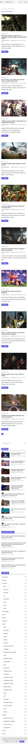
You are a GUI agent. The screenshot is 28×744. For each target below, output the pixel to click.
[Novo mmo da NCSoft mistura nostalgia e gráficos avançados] (14, 235)
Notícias (14, 715)
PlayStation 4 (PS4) (15, 680)
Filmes (14, 617)
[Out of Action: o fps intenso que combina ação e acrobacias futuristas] (14, 66)
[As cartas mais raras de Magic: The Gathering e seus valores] (5, 503)
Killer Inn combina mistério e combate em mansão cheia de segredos (13, 333)
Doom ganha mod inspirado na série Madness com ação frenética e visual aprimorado (12, 494)
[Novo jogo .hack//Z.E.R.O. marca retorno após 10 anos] (5, 455)
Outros (14, 730)
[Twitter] (20, 2)
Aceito (21, 741)
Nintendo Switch (15, 671)
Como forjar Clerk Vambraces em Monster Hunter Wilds (18, 478)
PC (15, 595)
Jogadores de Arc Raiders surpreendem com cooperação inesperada (13, 121)
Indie (15, 655)
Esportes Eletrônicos (15, 646)
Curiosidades (14, 611)
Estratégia (15, 649)
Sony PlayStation (15, 705)
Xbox (15, 608)
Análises (14, 580)
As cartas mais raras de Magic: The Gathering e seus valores (18, 501)
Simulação (15, 699)
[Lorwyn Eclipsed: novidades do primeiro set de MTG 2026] (5, 463)
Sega (15, 602)
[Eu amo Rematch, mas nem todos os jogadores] (14, 278)
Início (2, 8)
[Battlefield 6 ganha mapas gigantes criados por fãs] (14, 150)
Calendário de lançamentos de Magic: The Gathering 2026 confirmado (13, 525)
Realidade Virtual (15, 690)
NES (15, 664)
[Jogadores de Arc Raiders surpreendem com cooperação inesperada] (14, 108)
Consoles (14, 583)
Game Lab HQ (6, 40)
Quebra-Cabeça (15, 686)
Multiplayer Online (15, 658)
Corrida (15, 639)
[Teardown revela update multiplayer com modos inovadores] (14, 402)
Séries (14, 733)
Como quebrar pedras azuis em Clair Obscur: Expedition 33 (18, 470)
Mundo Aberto (15, 661)
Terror (15, 708)
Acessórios (14, 577)
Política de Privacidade (13, 741)
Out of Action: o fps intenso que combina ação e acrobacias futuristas (12, 80)
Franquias (14, 621)
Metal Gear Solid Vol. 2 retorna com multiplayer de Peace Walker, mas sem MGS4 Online (13, 37)
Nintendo (15, 592)
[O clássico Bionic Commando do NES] (5, 511)
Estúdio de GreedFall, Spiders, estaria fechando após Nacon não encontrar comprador (13, 565)
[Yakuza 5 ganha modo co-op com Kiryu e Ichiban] (14, 361)
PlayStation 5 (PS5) (15, 683)
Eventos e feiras (15, 724)
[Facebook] (19, 2)
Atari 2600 (15, 630)
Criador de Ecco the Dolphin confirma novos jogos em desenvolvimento (17, 487)
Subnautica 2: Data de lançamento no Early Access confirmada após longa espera (12, 559)
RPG (15, 696)
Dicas (14, 614)
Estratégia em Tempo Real (15, 652)
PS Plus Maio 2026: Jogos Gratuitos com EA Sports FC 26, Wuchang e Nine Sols (13, 552)
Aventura (15, 633)
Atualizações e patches (15, 721)
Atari (15, 586)
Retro (15, 693)
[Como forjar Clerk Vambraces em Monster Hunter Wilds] (5, 479)
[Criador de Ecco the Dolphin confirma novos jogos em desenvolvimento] (5, 488)
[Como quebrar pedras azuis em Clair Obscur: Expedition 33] (5, 471)
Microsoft (15, 589)
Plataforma (15, 674)
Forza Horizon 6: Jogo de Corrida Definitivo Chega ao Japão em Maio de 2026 (13, 518)
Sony (15, 605)
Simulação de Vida (15, 702)
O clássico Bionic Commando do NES (18, 509)
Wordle (15, 712)
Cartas (15, 636)
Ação (15, 627)
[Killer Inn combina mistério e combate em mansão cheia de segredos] (14, 319)
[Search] (22, 2)
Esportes (15, 642)
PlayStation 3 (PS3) (15, 677)
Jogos (5, 8)
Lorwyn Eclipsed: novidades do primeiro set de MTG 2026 (18, 462)
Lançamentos (15, 727)
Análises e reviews (15, 718)
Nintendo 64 (15, 668)
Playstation (15, 599)
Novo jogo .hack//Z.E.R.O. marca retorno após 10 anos (18, 453)
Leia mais (4, 51)
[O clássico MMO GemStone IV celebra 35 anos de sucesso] (14, 193)
